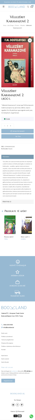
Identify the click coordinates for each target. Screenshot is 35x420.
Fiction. (17, 25)
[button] (30, 40)
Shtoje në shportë (18, 131)
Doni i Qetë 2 (23, 237)
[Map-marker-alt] (21, 404)
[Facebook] (13, 404)
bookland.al (14, 371)
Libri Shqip (10, 25)
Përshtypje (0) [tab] (7, 201)
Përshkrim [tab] (6, 157)
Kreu (4, 25)
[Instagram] (17, 404)
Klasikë (22, 25)
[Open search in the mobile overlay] (28, 7)
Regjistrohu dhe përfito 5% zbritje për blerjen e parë (17, 2)
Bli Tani (18, 136)
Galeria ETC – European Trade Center (12, 313)
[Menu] (3, 7)
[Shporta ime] (31, 6)
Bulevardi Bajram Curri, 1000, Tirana (12, 316)
